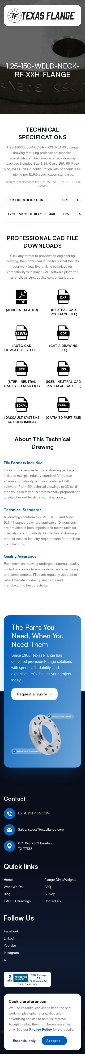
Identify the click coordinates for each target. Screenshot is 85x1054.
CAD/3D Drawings (17, 901)
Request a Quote (32, 694)
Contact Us (52, 901)
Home (8, 880)
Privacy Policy (40, 1029)
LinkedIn (10, 938)
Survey (49, 894)
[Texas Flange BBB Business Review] (27, 979)
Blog (7, 894)
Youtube (10, 945)
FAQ (47, 887)
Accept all (54, 1041)
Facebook (11, 931)
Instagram (11, 953)
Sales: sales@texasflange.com (41, 829)
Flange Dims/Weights (60, 880)
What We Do (13, 887)
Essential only (24, 1041)
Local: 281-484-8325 (33, 813)
